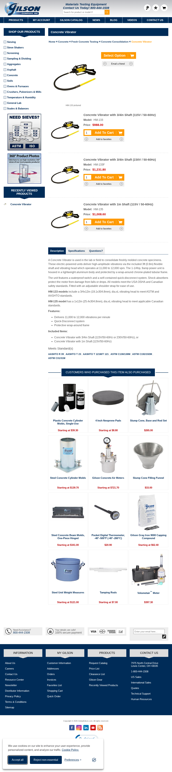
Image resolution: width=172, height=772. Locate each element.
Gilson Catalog (71, 20)
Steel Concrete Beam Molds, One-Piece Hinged (68, 537)
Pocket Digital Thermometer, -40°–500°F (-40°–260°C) (108, 537)
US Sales (136, 677)
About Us (10, 663)
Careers (9, 668)
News (96, 20)
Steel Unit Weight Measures (68, 592)
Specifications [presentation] (76, 250)
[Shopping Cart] (164, 7)
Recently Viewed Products (103, 685)
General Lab (14, 102)
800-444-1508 (99, 8)
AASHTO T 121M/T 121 (96, 354)
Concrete (12, 75)
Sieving (11, 41)
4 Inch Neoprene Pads (108, 420)
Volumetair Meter (148, 592)
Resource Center (14, 679)
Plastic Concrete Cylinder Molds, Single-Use (68, 422)
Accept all (18, 759)
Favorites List (54, 685)
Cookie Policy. (70, 750)
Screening (13, 53)
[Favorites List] (155, 7)
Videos (132, 20)
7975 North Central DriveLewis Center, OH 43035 (144, 664)
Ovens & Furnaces (18, 86)
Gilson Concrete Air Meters (108, 477)
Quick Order (54, 696)
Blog (113, 20)
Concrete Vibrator (20, 204)
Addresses (53, 668)
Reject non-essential (46, 759)
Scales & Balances (18, 108)
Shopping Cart (55, 690)
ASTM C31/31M (56, 358)
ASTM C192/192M (142, 354)
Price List (94, 668)
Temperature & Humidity (21, 97)
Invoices (51, 679)
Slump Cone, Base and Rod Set (148, 420)
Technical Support (140, 693)
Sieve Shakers (15, 47)
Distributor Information (17, 690)
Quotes (135, 688)
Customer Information (59, 663)
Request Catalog (98, 663)
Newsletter (11, 685)
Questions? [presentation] (96, 250)
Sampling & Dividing (19, 58)
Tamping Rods (108, 592)
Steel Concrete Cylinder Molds (68, 477)
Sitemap (9, 707)
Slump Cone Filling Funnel (148, 477)
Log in (147, 7)
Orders (51, 674)
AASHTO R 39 (56, 354)
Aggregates (14, 64)
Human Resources (141, 699)
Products (16, 20)
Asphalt (11, 69)
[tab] (57, 250)
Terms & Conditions (16, 701)
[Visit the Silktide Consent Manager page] (94, 760)
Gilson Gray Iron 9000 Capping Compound (148, 537)
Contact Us (155, 20)
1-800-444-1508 (139, 671)
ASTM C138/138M (120, 354)
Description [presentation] (57, 250)
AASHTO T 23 (73, 354)
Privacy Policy (13, 696)
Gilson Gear (95, 679)
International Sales (141, 682)
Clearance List (97, 674)
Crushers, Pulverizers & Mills (24, 91)
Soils (10, 80)
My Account (41, 20)
